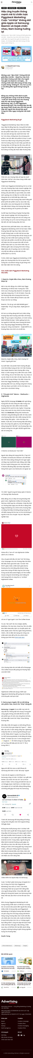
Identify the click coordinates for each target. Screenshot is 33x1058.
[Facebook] (18, 1035)
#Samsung (17, 945)
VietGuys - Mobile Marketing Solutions (23, 971)
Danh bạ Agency (6, 1028)
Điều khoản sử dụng (6, 1037)
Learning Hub (12, 8)
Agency (3, 1023)
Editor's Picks (21, 8)
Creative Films (22, 1023)
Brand (4, 8)
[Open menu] (1, 2)
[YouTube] (21, 1035)
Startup (3, 1025)
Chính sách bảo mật (7, 1039)
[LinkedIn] (24, 1035)
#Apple (25, 945)
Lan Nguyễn (22, 987)
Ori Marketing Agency (7, 971)
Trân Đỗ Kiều (7, 987)
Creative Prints (22, 1028)
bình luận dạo (19, 637)
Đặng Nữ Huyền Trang (13, 66)
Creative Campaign (23, 1021)
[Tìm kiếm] (31, 2)
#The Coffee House (7, 945)
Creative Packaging (23, 1025)
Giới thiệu (3, 1035)
